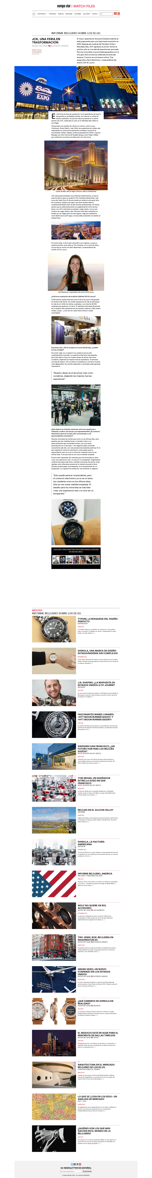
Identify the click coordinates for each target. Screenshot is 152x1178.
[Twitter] (72, 1164)
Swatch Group (78, 135)
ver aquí (71, 202)
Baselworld (60, 364)
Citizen (63, 133)
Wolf (57, 216)
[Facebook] (75, 1164)
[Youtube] (80, 1164)
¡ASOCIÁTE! (86, 14)
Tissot (90, 135)
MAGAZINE (69, 14)
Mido (96, 135)
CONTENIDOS (41, 14)
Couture (64, 202)
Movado (54, 135)
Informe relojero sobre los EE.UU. (76, 33)
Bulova (70, 133)
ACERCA (94, 14)
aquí (70, 216)
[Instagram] (77, 1164)
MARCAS (61, 14)
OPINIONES (52, 14)
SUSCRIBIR (77, 14)
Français (39, 50)
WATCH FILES (37, 610)
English (34, 50)
